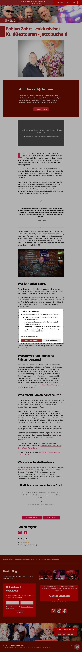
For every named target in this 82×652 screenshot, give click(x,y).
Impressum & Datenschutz (29, 336)
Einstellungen (52, 340)
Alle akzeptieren (31, 340)
